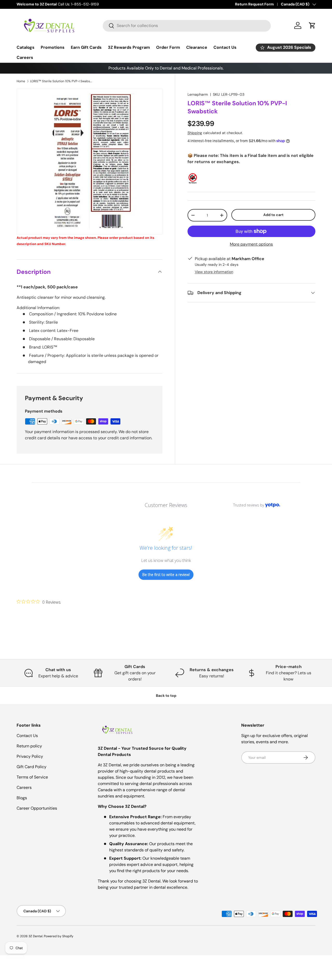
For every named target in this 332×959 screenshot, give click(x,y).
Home (21, 81)
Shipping (195, 132)
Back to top (166, 695)
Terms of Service (32, 777)
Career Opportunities (37, 808)
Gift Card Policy (31, 766)
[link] (39, 602)
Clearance (196, 47)
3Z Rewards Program (129, 47)
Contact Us (225, 47)
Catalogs (25, 47)
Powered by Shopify (58, 936)
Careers (25, 57)
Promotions (53, 47)
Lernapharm (198, 94)
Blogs (22, 798)
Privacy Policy (30, 756)
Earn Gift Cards (86, 47)
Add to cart (273, 214)
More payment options (251, 244)
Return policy (29, 746)
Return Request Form (254, 4)
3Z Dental (36, 936)
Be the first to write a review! (166, 574)
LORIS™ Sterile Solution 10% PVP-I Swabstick (61, 81)
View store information (214, 271)
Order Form (168, 47)
